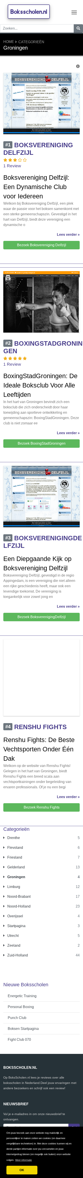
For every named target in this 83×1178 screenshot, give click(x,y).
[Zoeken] (78, 28)
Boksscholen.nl (28, 11)
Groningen (15, 877)
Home (8, 42)
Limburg (13, 887)
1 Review (12, 165)
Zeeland (13, 945)
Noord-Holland (18, 906)
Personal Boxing (21, 1007)
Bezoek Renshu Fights (42, 807)
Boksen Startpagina (23, 1029)
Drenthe (13, 838)
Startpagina (15, 926)
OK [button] (21, 1170)
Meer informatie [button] (23, 1160)
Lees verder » (68, 234)
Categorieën (31, 42)
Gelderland (15, 867)
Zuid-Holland (17, 955)
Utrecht (12, 936)
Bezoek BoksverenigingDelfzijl (41, 617)
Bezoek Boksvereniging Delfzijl (41, 245)
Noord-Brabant (18, 896)
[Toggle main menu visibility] (74, 12)
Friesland (14, 857)
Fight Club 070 (19, 1039)
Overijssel (14, 916)
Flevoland (14, 847)
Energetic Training (22, 996)
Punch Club (17, 1018)
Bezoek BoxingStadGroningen (42, 443)
